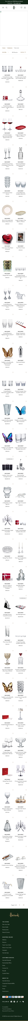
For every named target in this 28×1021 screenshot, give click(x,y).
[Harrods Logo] (14, 914)
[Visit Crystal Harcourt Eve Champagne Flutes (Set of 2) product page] (7, 145)
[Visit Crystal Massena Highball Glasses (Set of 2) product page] (7, 314)
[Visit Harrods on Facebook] (11, 1001)
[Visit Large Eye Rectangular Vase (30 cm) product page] (7, 401)
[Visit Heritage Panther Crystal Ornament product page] (7, 595)
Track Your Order (6, 945)
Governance (5, 991)
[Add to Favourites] (13, 58)
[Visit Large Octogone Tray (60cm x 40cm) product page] (21, 116)
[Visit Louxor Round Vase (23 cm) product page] (21, 678)
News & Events (6, 932)
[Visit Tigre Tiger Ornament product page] (21, 484)
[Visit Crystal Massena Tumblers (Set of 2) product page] (21, 174)
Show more (6, 33)
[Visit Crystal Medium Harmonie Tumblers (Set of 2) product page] (7, 372)
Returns (4, 942)
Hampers (4, 950)
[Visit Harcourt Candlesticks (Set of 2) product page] (21, 539)
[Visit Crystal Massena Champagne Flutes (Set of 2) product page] (7, 285)
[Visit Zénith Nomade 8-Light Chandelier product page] (7, 511)
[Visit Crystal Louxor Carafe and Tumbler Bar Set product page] (21, 58)
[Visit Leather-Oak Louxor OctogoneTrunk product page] (7, 456)
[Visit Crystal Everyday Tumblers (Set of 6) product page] (21, 623)
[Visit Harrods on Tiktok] (17, 1001)
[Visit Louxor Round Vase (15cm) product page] (7, 174)
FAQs (3, 965)
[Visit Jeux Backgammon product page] (21, 595)
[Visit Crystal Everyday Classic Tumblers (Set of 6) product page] (7, 87)
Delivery (4, 939)
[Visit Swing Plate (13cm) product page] (7, 762)
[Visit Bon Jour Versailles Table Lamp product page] (21, 706)
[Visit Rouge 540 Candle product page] (7, 256)
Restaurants (5, 929)
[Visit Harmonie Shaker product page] (21, 343)
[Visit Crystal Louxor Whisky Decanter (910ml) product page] (21, 650)
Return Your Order (6, 947)
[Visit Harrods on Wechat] (23, 1001)
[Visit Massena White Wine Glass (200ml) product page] (7, 790)
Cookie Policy (5, 973)
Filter (22, 52)
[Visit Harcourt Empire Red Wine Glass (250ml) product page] (7, 650)
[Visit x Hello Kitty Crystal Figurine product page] (7, 484)
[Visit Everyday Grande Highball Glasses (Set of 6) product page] (21, 256)
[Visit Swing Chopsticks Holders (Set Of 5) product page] (21, 314)
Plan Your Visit (5, 924)
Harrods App (5, 953)
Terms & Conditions (6, 1009)
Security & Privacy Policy (8, 1011)
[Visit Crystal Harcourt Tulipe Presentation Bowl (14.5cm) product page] (21, 733)
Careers (4, 986)
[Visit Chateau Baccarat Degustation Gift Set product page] (7, 733)
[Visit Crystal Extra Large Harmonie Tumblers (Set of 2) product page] (7, 58)
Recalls (4, 970)
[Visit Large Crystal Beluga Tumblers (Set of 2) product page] (21, 511)
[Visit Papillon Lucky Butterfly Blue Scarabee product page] (7, 429)
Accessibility (5, 1007)
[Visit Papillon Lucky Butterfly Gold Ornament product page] (7, 678)
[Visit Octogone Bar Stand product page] (21, 790)
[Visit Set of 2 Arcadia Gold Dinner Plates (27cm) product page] (7, 201)
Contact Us (5, 968)
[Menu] (3, 7)
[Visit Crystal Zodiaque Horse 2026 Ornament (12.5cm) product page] (21, 285)
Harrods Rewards (6, 960)
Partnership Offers (6, 963)
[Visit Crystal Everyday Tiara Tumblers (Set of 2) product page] (21, 372)
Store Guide (5, 927)
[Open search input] (6, 7)
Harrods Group (6, 980)
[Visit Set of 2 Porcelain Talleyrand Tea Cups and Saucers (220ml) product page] (21, 846)
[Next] (19, 905)
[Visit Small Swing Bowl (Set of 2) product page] (7, 706)
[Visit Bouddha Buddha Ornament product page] (21, 566)
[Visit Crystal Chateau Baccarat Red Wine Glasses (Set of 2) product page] (7, 116)
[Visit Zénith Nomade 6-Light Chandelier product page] (21, 817)
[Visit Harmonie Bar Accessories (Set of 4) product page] (21, 456)
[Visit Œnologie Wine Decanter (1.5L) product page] (21, 87)
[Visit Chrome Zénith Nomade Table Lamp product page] (21, 762)
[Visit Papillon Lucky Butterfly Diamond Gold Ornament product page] (7, 343)
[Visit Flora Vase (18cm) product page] (7, 623)
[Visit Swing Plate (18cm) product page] (7, 539)
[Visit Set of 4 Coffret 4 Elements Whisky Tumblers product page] (7, 566)
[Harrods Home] (14, 7)
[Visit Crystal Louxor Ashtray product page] (7, 846)
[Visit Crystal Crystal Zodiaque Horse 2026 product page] (7, 875)
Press (3, 988)
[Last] (23, 905)
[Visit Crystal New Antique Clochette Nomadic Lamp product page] (7, 817)
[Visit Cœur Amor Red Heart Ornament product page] (7, 229)
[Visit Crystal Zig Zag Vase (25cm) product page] (21, 875)
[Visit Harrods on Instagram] (14, 1001)
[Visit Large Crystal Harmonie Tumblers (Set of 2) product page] (21, 429)
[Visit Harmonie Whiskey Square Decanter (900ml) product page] (21, 145)
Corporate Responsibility (8, 983)
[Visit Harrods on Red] (20, 1001)
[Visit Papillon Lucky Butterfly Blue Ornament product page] (21, 401)
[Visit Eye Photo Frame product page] (21, 229)
